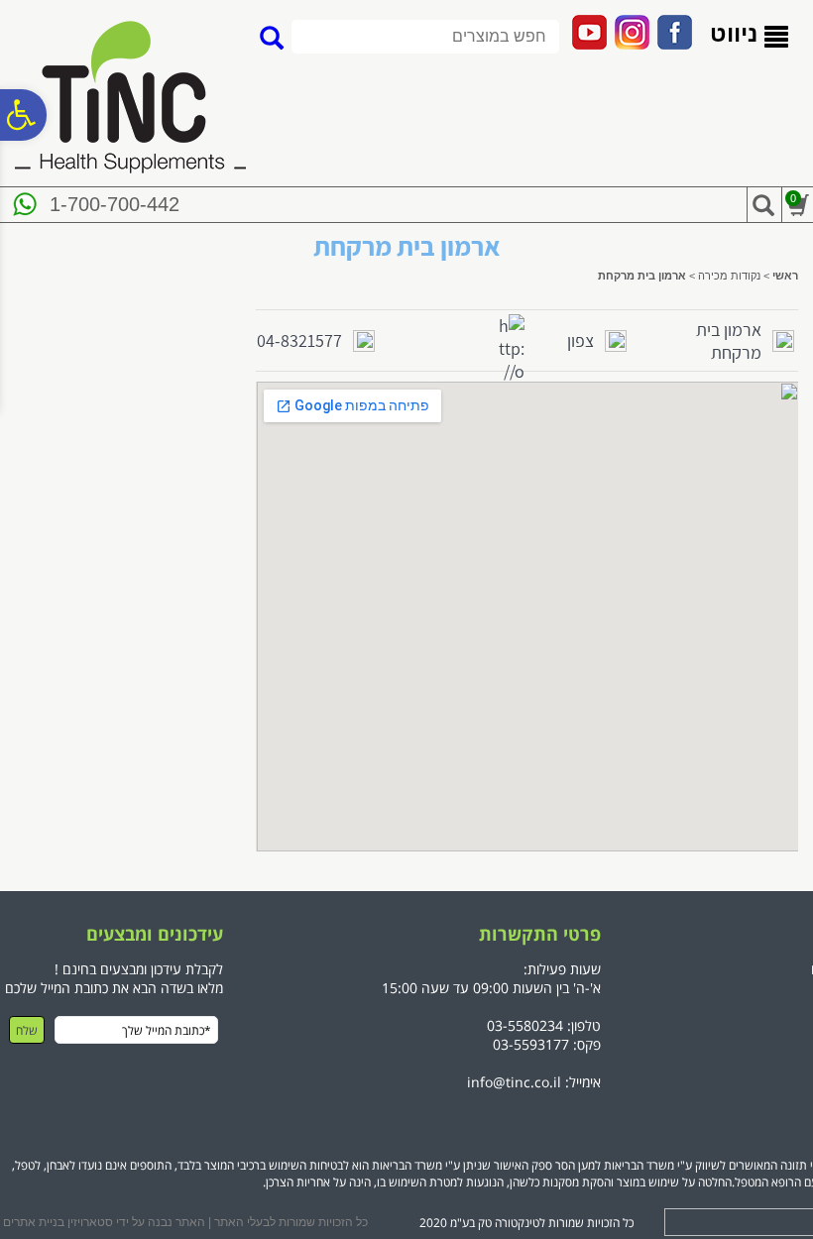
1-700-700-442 (114, 204)
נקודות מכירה (729, 276)
